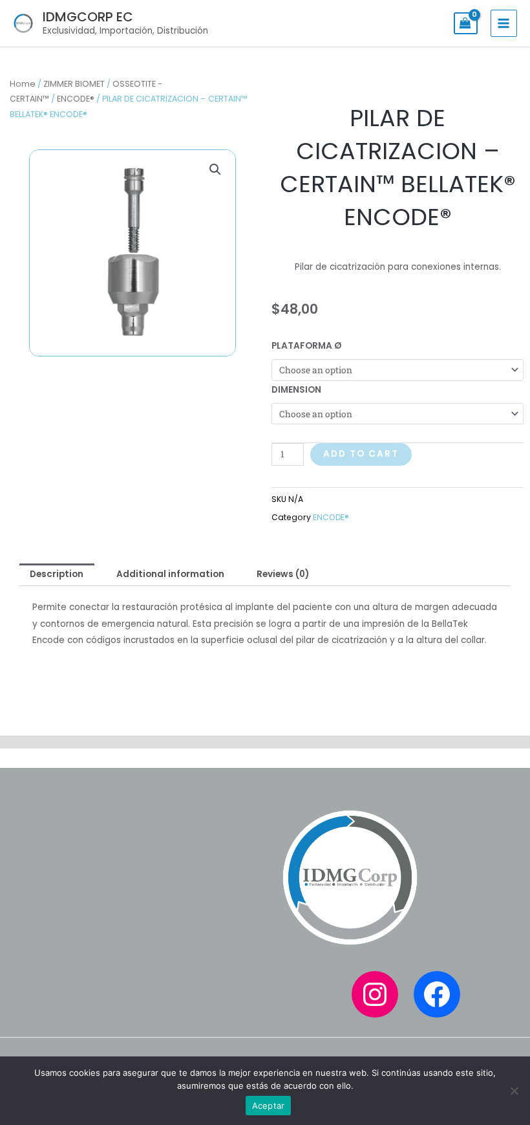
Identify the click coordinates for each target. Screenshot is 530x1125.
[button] (215, 169)
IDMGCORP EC (88, 17)
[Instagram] (375, 994)
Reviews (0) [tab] (283, 574)
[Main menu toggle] (504, 23)
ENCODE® (75, 98)
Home (23, 83)
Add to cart (361, 454)
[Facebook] (437, 994)
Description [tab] (56, 574)
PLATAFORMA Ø (306, 346)
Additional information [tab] (170, 574)
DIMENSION (296, 390)
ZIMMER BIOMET (74, 83)
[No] (513, 1090)
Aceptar (268, 1105)
